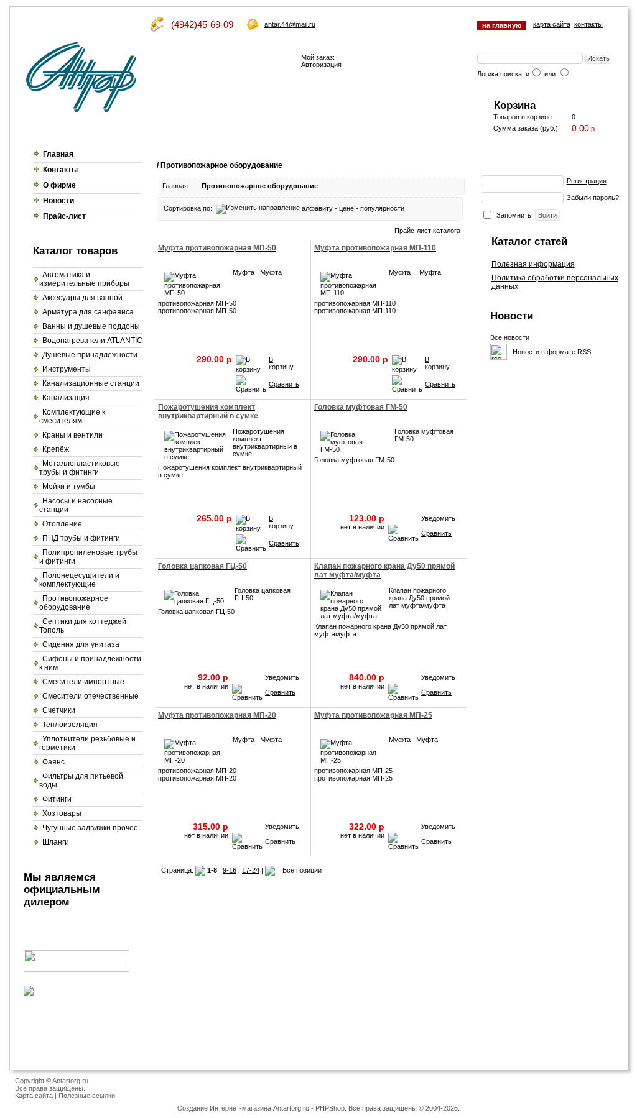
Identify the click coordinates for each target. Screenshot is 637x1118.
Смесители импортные (83, 681)
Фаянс (53, 762)
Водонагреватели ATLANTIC (92, 340)
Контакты (60, 169)
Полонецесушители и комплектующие (79, 580)
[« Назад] (200, 870)
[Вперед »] (270, 870)
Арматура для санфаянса (88, 312)
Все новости (509, 337)
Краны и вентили (72, 435)
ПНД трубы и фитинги (81, 538)
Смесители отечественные (90, 696)
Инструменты (66, 369)
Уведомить (438, 518)
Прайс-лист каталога (427, 230)
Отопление (62, 524)
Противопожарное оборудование (73, 603)
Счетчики (58, 710)
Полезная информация (533, 264)
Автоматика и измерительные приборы (84, 279)
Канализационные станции (90, 383)
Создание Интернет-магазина (224, 1108)
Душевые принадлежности (89, 355)
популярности (382, 208)
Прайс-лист (64, 216)
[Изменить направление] (258, 208)
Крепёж (55, 449)
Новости (58, 200)
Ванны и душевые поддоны (91, 326)
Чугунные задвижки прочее (90, 827)
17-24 (250, 870)
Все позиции (302, 870)
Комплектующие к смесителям (72, 416)
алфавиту (317, 208)
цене (346, 208)
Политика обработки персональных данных (554, 282)
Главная (58, 154)
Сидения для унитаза (80, 644)
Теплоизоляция (70, 724)
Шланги (55, 842)
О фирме (59, 185)
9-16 (229, 870)
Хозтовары (61, 813)
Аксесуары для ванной (82, 297)
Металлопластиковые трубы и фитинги (79, 468)
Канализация (66, 397)
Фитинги (57, 799)
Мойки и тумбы (68, 486)
